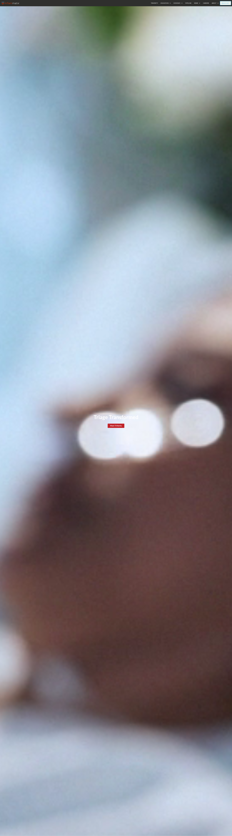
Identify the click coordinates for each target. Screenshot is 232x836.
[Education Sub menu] (170, 3)
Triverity (154, 3)
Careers (206, 3)
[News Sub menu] (199, 3)
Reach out (225, 3)
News (196, 3)
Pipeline (188, 3)
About (214, 3)
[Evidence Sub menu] (182, 3)
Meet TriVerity (116, 426)
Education (165, 3)
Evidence (177, 3)
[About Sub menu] (218, 3)
